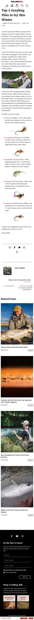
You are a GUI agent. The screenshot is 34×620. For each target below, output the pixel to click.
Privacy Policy (23, 615)
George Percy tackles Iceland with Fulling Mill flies (25, 287)
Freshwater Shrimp (11, 159)
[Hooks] (23, 602)
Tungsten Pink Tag (11, 181)
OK (31, 618)
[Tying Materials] (9, 602)
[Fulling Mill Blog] (17, 2)
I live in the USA (10, 572)
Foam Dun (8, 118)
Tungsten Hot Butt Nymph (14, 203)
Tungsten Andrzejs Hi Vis (15, 137)
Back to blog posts (9, 286)
